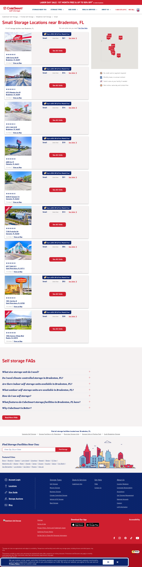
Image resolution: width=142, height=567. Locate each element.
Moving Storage (55, 488)
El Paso (54, 461)
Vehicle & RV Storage (56, 499)
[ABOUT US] (110, 9)
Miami (22, 464)
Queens (17, 461)
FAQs (96, 484)
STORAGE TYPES (56, 10)
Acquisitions (120, 492)
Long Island (25, 461)
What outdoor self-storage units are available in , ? (38, 390)
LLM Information (122, 507)
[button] (113, 46)
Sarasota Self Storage (29, 434)
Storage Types (56, 480)
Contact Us (98, 488)
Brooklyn (10, 461)
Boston (48, 461)
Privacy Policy (14, 564)
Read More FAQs (11, 417)
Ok (108, 562)
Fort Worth (61, 464)
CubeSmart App (77, 484)
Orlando (28, 464)
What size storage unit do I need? (20, 372)
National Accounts (122, 499)
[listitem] (55, 17)
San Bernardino (7, 467)
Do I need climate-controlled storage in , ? (32, 378)
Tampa (34, 464)
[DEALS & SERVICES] (97, 9)
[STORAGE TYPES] (63, 9)
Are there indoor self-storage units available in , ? (37, 384)
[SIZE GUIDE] (77, 9)
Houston (47, 464)
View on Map (17, 63)
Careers (119, 503)
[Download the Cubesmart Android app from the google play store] (92, 525)
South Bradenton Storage (112, 434)
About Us (120, 480)
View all (41, 467)
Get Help (98, 480)
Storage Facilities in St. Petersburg (50, 434)
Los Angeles (18, 467)
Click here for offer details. (9, 557)
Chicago (40, 464)
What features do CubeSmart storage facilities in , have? (41, 402)
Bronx (4, 461)
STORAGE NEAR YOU (39, 10)
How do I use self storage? (16, 396)
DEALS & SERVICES (88, 10)
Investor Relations (122, 484)
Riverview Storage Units (71, 434)
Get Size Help (82, 28)
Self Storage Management (125, 495)
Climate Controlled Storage (58, 495)
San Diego (26, 467)
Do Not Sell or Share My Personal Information (52, 535)
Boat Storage (54, 503)
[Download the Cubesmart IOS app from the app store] (77, 525)
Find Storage (63, 449)
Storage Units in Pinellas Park (91, 434)
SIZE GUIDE (72, 10)
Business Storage (55, 492)
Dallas (54, 464)
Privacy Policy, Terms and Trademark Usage (51, 528)
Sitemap (40, 520)
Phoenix (34, 467)
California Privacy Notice (45, 532)
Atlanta (16, 464)
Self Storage (54, 484)
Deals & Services (79, 480)
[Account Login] (139, 10)
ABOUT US (105, 10)
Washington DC (7, 464)
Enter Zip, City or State (12, 449)
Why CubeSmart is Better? (17, 408)
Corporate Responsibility (124, 488)
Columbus (34, 461)
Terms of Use (41, 524)
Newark (41, 461)
